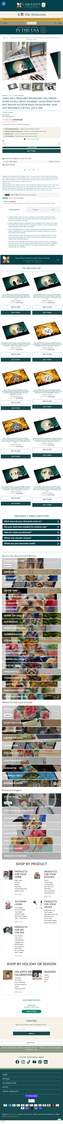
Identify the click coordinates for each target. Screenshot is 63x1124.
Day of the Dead (20, 987)
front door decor (51, 191)
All (18, 181)
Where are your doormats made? (20, 548)
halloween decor (12, 193)
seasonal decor (29, 195)
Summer (46, 982)
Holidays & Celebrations (11, 185)
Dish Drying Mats (49, 896)
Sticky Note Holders (50, 928)
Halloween (47, 183)
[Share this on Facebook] (29, 175)
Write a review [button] (31, 1017)
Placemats (18, 892)
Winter (46, 984)
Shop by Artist (28, 186)
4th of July (18, 985)
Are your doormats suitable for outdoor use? (25, 532)
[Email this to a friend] (38, 175)
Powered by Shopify (11, 1121)
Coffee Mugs (48, 888)
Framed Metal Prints (21, 894)
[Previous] (3, 63)
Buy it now (31, 156)
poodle (12, 195)
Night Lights (18, 885)
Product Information (14, 215)
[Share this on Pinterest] (33, 175)
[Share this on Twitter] (24, 175)
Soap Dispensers (49, 898)
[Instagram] (23, 1067)
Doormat (42, 183)
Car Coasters (19, 941)
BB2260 (18, 190)
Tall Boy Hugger (20, 919)
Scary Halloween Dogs (19, 195)
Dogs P (37, 183)
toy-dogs (42, 195)
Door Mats (8, 188)
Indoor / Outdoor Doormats (39, 185)
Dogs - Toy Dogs (31, 183)
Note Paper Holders (50, 926)
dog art (4, 191)
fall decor (39, 191)
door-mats (25, 191)
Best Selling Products (24, 181)
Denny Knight (5, 183)
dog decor (9, 191)
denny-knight (55, 190)
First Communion (20, 994)
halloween (4, 193)
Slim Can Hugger (20, 915)
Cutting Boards (49, 890)
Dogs (11, 183)
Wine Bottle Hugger (21, 921)
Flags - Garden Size (21, 923)
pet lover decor (55, 193)
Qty (3, 146)
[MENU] (1, 23)
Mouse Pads (48, 924)
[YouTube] (34, 1067)
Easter (17, 992)
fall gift (44, 191)
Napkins (17, 890)
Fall (45, 987)
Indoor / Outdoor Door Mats (25, 185)
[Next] (59, 63)
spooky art (36, 195)
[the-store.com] (31, 23)
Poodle (22, 186)
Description (36, 214)
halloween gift (19, 193)
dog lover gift (15, 191)
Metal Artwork (19, 896)
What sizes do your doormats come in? (23, 526)
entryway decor (33, 191)
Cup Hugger (18, 917)
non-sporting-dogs (38, 193)
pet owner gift (5, 195)
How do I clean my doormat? (18, 537)
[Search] (55, 23)
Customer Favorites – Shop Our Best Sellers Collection (44, 181)
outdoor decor (47, 193)
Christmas (18, 983)
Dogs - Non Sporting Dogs (19, 183)
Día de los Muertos (21, 989)
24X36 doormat (11, 190)
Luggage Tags (19, 947)
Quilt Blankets (19, 949)
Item (53, 214)
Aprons (46, 885)
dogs (21, 191)
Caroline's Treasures (7, 117)
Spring (46, 980)
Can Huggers (19, 913)
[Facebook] (17, 1067)
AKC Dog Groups (12, 181)
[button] (4, 4)
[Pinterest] (40, 1067)
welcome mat (48, 195)
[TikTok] (29, 1067)
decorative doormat (47, 190)
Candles (17, 888)
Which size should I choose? (18, 543)
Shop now (7, 570)
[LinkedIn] (45, 1067)
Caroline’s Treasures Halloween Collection (31, 190)
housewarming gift (28, 193)
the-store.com (12, 1119)
